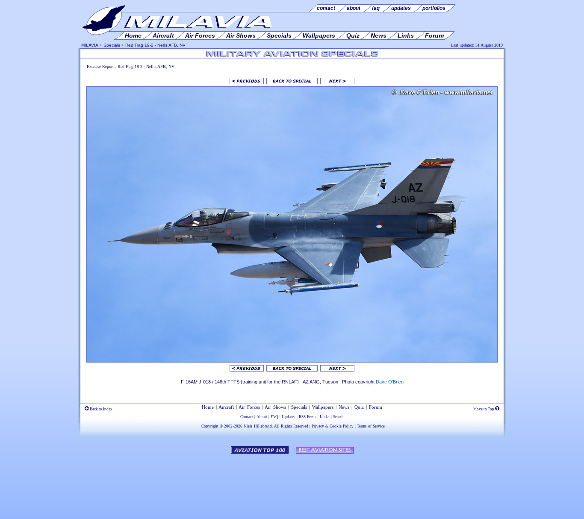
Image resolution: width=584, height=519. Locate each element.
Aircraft (226, 407)
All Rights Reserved (291, 426)
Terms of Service (371, 426)
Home (208, 407)
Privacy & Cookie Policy (333, 426)
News (344, 407)
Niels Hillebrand (258, 426)
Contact (246, 417)
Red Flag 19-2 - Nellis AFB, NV (155, 45)
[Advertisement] (292, 482)
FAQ (274, 417)
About (262, 417)
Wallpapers (322, 407)
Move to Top (484, 409)
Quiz (359, 407)
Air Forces (249, 407)
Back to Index (100, 409)
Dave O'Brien (390, 381)
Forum (375, 407)
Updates (288, 417)
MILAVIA (89, 45)
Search (338, 417)
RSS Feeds (307, 417)
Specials (111, 45)
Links (325, 417)
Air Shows (275, 407)
